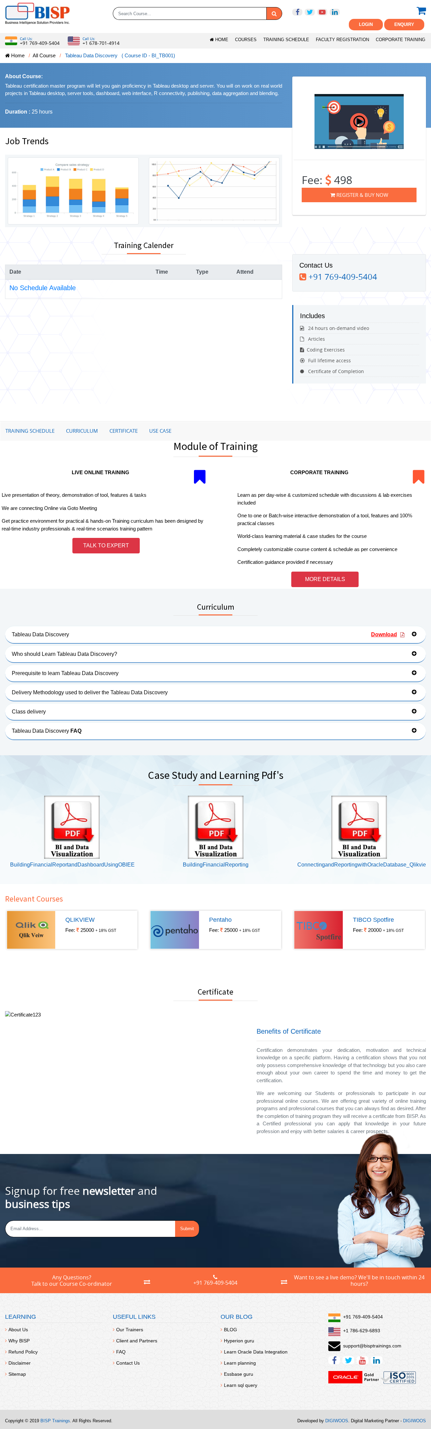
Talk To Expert (106, 545)
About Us (18, 1329)
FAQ (121, 1352)
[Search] (274, 13)
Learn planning (240, 1363)
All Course (44, 55)
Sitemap (17, 1374)
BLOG (230, 1329)
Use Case (160, 430)
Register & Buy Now (361, 194)
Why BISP (19, 1340)
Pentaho (220, 919)
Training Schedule (286, 39)
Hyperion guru (239, 1340)
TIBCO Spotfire (373, 919)
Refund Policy (23, 1352)
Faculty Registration (342, 39)
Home (221, 39)
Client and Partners (136, 1340)
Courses (246, 39)
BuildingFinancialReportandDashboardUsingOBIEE (72, 865)
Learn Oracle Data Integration (256, 1352)
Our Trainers (129, 1329)
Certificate (123, 430)
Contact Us (128, 1363)
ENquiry (404, 24)
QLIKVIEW (80, 919)
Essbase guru (238, 1374)
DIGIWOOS (336, 1420)
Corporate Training (400, 39)
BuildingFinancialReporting (215, 865)
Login (366, 24)
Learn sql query (240, 1385)
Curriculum (82, 430)
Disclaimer (19, 1363)
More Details (325, 579)
